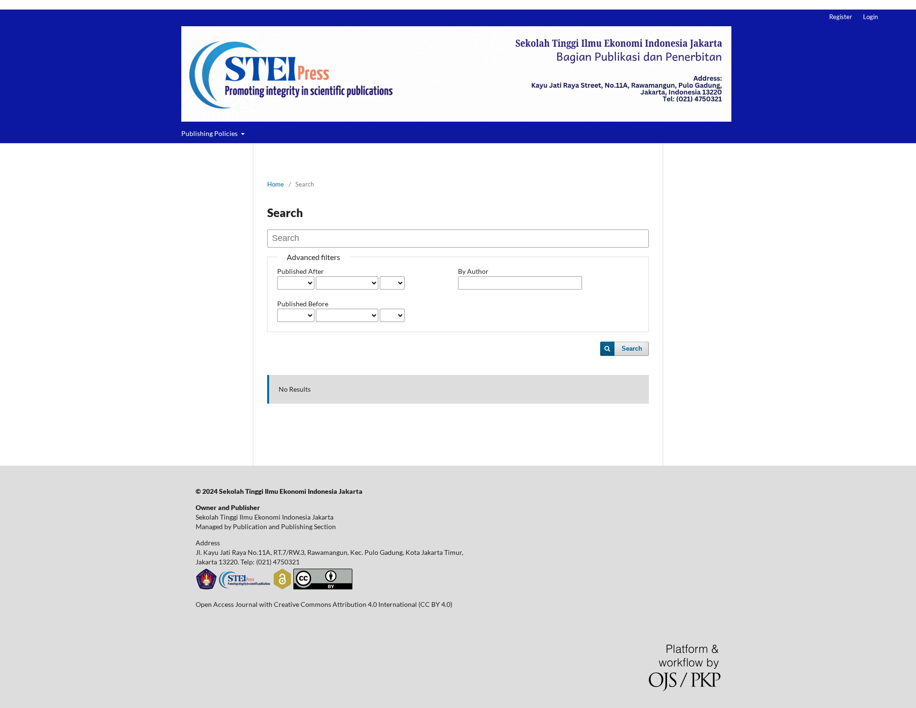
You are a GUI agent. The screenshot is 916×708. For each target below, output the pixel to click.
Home (275, 184)
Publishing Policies (210, 133)
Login (870, 17)
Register (840, 17)
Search (632, 348)
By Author (473, 271)
